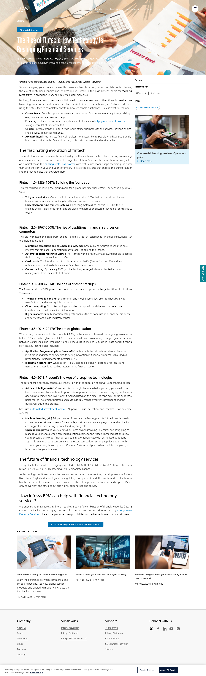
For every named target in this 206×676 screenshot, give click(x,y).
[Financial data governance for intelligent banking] (103, 552)
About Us (21, 627)
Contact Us (150, 9)
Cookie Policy (112, 638)
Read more (146, 161)
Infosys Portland (69, 633)
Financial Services (30, 30)
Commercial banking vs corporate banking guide (42, 574)
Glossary (21, 654)
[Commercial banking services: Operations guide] (162, 131)
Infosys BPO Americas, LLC (74, 638)
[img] (23, 9)
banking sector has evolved (60, 164)
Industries (131, 9)
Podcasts (21, 649)
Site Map (109, 649)
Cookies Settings (147, 670)
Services (114, 9)
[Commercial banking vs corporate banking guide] (44, 552)
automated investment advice (48, 409)
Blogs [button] (19, 20)
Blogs (20, 643)
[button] (182, 9)
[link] (151, 628)
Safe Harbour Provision (116, 643)
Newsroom (22, 638)
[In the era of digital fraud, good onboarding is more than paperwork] (162, 552)
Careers (166, 9)
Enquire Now (203, 273)
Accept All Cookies (168, 670)
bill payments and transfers (109, 121)
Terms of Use (111, 627)
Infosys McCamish (70, 627)
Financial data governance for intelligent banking (101, 574)
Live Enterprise (95, 9)
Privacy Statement (114, 633)
